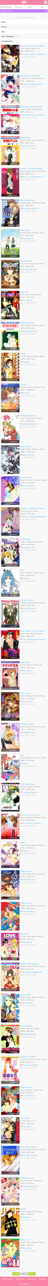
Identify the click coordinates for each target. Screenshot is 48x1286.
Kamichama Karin (26, 1178)
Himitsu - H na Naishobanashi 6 (33, 177)
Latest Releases (6, 7)
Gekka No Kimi (25, 871)
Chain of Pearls (26, 1087)
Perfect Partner (26, 903)
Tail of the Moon (26, 261)
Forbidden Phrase (27, 724)
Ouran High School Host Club (31, 107)
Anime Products (7, 1279)
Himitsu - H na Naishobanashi (31, 168)
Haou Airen (24, 292)
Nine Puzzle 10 (27, 671)
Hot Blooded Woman (28, 416)
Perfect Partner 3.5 (28, 911)
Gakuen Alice (25, 137)
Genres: (4, 27)
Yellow (22, 843)
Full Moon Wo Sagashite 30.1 (32, 972)
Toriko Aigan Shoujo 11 (30, 792)
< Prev (16, 1274)
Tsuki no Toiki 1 (27, 701)
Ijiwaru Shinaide (26, 1026)
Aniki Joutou (24, 1118)
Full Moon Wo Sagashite (29, 964)
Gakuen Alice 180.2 (28, 146)
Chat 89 (24, 763)
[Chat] (10, 767)
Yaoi (42, 7)
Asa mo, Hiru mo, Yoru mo (30, 815)
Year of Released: (10, 36)
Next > (32, 1274)
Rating (24, 17)
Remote (23, 1209)
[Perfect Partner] (10, 916)
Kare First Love (26, 477)
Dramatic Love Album (28, 1057)
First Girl (23, 385)
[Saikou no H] (10, 1253)
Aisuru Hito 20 (27, 942)
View (18, 17)
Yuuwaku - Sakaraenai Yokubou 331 (34, 517)
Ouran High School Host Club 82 (33, 115)
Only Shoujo (24, 1284)
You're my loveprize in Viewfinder (32, 46)
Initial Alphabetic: (7, 41)
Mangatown (31, 1279)
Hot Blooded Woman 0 (29, 424)
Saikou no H (24, 1240)
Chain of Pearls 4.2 (28, 1096)
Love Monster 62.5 (28, 547)
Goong (22, 354)
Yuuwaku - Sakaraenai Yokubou (32, 508)
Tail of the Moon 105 (29, 269)
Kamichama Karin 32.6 (30, 1186)
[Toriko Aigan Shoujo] (10, 797)
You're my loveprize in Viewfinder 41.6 (35, 54)
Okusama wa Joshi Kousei (30, 76)
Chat (22, 755)
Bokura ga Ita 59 (27, 238)
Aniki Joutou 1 (27, 1127)
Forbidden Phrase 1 (28, 732)
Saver (22, 570)
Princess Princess (26, 600)
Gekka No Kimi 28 (28, 880)
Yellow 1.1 (25, 851)
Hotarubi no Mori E (27, 323)
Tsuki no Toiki (25, 693)
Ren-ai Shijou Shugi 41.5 (30, 208)
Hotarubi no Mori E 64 (29, 331)
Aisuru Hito (24, 934)
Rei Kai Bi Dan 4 (27, 1003)
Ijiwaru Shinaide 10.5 (29, 1034)
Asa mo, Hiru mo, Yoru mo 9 (31, 823)
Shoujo (30, 7)
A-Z (14, 17)
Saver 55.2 (26, 578)
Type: (3, 32)
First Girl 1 (25, 393)
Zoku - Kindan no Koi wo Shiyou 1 (33, 639)
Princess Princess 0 (29, 608)
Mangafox (42, 1279)
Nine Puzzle (24, 662)
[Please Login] (45, 2)
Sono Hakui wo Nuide (28, 1147)
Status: (3, 22)
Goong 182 (26, 362)
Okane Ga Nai (25, 446)
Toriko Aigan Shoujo (27, 784)
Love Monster (25, 539)
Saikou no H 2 (27, 1248)
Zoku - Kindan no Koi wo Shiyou (32, 631)
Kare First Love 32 (28, 486)
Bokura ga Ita (25, 230)
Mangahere (20, 1279)
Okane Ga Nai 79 (28, 455)
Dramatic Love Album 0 (30, 1065)
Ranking (18, 7)
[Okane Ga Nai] (10, 460)
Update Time (31, 17)
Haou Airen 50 (27, 300)
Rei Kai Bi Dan (25, 995)
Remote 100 (26, 1217)
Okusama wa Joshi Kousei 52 (32, 84)
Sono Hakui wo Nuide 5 (30, 1155)
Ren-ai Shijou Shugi (27, 200)
